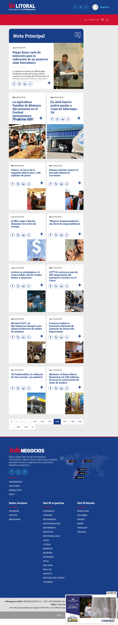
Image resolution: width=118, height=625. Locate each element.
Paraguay (82, 528)
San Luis (47, 569)
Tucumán (48, 582)
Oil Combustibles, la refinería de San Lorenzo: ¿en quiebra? (27, 375)
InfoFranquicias (51, 523)
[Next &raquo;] (32, 427)
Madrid (81, 519)
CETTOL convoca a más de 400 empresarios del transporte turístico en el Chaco (63, 276)
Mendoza (48, 548)
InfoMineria (49, 528)
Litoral (47, 544)
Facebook (14, 511)
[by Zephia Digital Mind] (59, 615)
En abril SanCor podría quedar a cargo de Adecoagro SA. (64, 107)
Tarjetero (14, 486)
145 (49, 421)
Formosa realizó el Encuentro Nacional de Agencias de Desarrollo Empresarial (61, 327)
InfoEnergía (49, 519)
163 (18, 427)
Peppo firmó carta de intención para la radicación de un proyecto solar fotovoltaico (30, 57)
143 (34, 421)
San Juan (48, 565)
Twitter (13, 515)
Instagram (14, 519)
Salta (46, 561)
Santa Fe (47, 573)
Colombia (82, 515)
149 (80, 421)
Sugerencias (15, 482)
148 (72, 421)
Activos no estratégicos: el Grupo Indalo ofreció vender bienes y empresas (26, 275)
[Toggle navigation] (107, 20)
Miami (80, 523)
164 (26, 427)
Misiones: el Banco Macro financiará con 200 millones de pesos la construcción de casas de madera (64, 378)
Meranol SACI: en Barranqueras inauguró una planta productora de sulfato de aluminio (26, 327)
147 (64, 421)
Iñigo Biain (62, 604)
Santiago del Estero (54, 578)
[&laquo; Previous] (11, 421)
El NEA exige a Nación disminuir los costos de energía (23, 223)
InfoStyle (48, 532)
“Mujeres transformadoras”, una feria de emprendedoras (64, 222)
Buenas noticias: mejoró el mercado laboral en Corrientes (63, 172)
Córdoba (47, 515)
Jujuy (46, 540)
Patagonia (48, 557)
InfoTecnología (51, 536)
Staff (12, 494)
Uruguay (81, 532)
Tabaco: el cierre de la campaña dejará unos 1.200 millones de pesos (26, 172)
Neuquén (47, 553)
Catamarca (49, 511)
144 (42, 421)
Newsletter (15, 490)
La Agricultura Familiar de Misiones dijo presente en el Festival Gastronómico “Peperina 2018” (27, 110)
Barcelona (83, 511)
